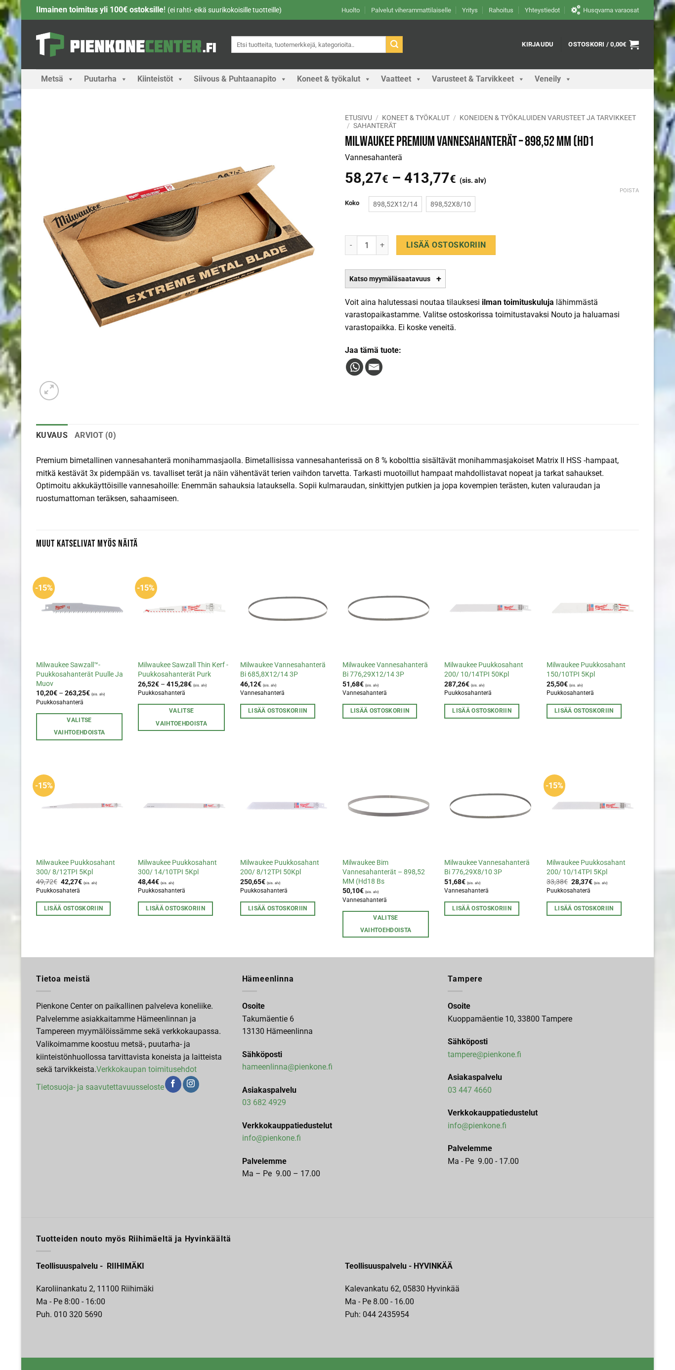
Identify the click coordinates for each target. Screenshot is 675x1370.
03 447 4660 (470, 1090)
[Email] (373, 367)
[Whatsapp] (354, 367)
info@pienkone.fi (271, 1138)
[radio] (395, 204)
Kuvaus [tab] (52, 435)
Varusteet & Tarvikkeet (473, 79)
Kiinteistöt (155, 79)
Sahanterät (374, 125)
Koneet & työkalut (328, 79)
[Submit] (394, 44)
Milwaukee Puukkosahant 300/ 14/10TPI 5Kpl (177, 867)
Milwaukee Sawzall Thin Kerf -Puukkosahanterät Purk (183, 670)
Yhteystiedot (542, 10)
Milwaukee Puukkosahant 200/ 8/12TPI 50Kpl (279, 867)
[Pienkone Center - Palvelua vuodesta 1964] (126, 44)
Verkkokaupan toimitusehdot (146, 1069)
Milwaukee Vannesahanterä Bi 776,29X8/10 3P (487, 867)
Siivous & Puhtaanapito (235, 79)
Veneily (548, 79)
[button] (537, 44)
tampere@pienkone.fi (484, 1054)
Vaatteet (396, 79)
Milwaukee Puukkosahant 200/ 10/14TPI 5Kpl (586, 867)
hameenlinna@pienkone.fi (287, 1066)
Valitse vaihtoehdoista (79, 726)
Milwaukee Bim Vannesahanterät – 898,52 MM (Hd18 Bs (383, 871)
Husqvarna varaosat (611, 10)
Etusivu (358, 118)
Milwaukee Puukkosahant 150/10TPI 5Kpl (586, 670)
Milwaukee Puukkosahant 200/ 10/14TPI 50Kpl (483, 670)
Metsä (52, 79)
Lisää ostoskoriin (446, 245)
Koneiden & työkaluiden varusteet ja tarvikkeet (548, 118)
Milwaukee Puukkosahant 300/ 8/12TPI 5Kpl (75, 867)
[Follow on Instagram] (191, 1084)
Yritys (470, 10)
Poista (629, 190)
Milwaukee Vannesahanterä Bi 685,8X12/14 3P (283, 670)
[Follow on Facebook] (173, 1084)
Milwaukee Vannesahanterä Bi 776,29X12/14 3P (385, 670)
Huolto (350, 10)
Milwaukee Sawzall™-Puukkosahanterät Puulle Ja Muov (79, 674)
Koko (352, 203)
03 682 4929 (264, 1102)
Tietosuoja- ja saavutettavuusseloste (100, 1087)
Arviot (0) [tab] (95, 435)
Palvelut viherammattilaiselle (411, 10)
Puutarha (100, 79)
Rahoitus (501, 10)
